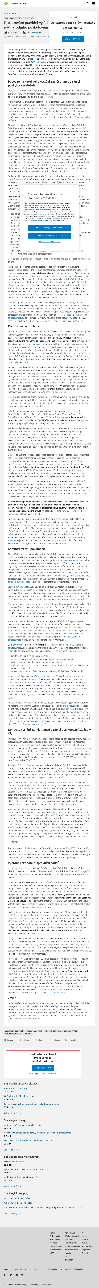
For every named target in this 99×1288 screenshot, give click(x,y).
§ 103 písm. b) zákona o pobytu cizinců (28, 724)
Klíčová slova (87, 1246)
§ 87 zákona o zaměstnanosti (69, 560)
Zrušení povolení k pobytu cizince (20, 1096)
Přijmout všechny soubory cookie (49, 228)
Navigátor (69, 1260)
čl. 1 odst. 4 (27, 848)
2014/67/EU (63, 59)
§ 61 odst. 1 (60, 637)
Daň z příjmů (55, 1240)
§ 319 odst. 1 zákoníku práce (53, 392)
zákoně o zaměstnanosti (49, 557)
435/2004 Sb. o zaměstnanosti (18, 1203)
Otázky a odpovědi (72, 1246)
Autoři (84, 1243)
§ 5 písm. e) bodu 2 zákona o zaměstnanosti (63, 321)
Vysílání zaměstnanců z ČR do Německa (22, 1125)
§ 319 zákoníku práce (59, 282)
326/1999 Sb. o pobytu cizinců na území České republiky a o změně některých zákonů (43, 1207)
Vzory (67, 1257)
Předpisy (68, 1253)
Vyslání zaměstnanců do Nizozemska (21, 1177)
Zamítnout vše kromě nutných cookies (50, 236)
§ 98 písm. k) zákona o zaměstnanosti (48, 992)
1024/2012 (34, 65)
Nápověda (86, 1250)
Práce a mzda (15, 13)
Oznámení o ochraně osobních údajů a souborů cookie (46, 220)
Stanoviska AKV (71, 1243)
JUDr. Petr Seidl (14, 33)
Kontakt (85, 1236)
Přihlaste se (51, 1074)
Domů (6, 13)
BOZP (52, 1253)
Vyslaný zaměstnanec (14, 1161)
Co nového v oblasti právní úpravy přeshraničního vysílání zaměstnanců (37, 1133)
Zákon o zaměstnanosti (18, 587)
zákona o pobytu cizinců (71, 706)
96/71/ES (35, 62)
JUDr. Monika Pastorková (36, 33)
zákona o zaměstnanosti (45, 676)
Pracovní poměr (56, 1246)
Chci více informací (73, 39)
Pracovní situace (71, 1250)
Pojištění (53, 1243)
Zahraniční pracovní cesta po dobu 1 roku (23, 1169)
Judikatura (69, 1240)
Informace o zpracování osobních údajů (20, 1269)
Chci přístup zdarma (43, 1067)
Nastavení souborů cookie (72, 1269)
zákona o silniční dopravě (60, 812)
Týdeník (85, 1253)
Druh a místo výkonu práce (16, 1088)
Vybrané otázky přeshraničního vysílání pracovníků (28, 1140)
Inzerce (85, 1240)
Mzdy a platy (55, 1236)
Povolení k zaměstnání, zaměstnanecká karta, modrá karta (31, 1104)
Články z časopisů (72, 1236)
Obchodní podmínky (49, 1269)
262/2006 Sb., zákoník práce (17, 1198)
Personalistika (55, 1250)
